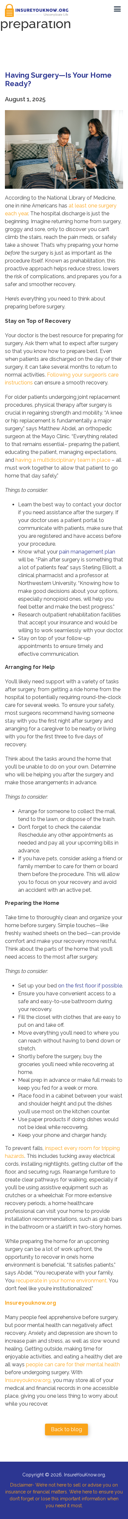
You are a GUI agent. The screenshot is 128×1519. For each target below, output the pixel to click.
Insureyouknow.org (28, 1380)
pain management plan (87, 552)
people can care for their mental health (73, 1364)
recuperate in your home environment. (62, 1280)
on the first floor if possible (90, 986)
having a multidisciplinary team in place (62, 460)
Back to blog (66, 1429)
